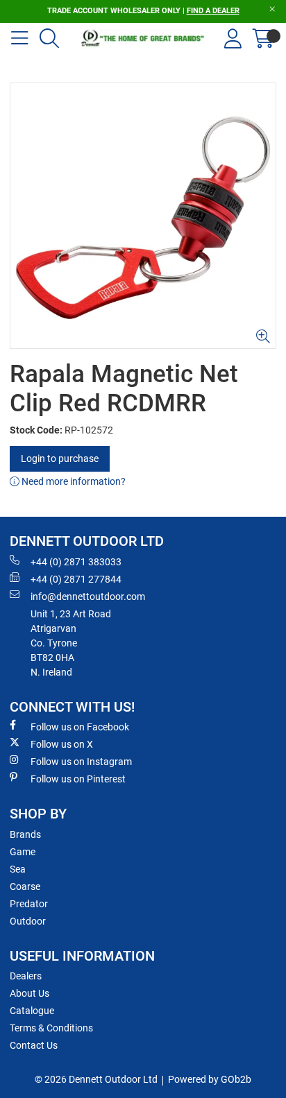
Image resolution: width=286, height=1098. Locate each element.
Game (22, 851)
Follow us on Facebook (80, 726)
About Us (29, 993)
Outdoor (28, 921)
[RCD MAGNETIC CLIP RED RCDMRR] (143, 216)
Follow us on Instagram (81, 761)
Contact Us (34, 1045)
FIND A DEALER (213, 10)
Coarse (25, 886)
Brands (25, 834)
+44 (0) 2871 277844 (76, 579)
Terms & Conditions (51, 1027)
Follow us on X (62, 744)
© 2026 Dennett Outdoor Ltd (96, 1079)
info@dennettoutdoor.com (88, 596)
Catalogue (32, 1010)
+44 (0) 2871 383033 (76, 561)
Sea (18, 869)
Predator (29, 903)
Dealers (26, 975)
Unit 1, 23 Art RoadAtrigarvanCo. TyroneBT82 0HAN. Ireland (71, 643)
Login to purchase (60, 458)
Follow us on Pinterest (78, 778)
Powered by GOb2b (209, 1079)
